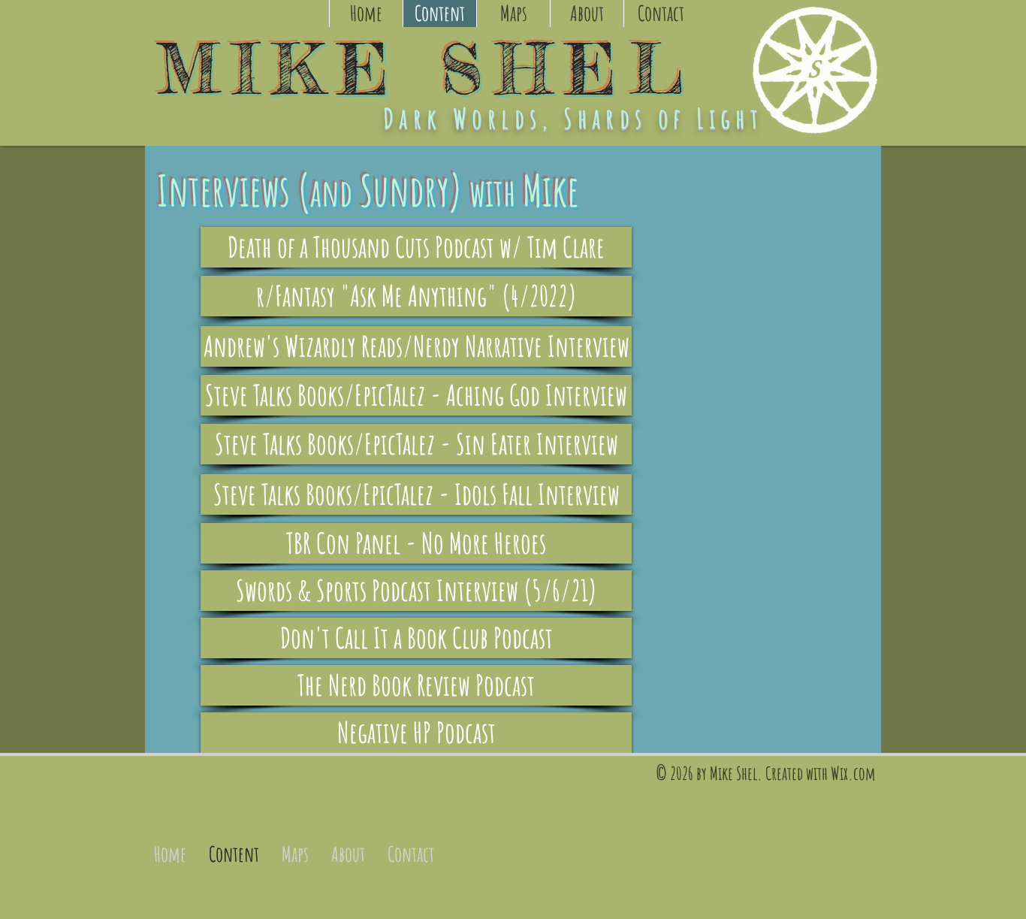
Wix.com (853, 773)
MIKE (298, 69)
